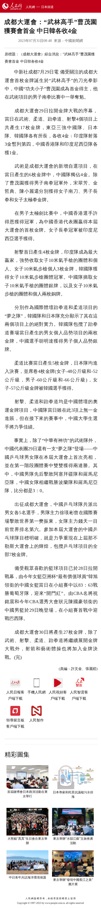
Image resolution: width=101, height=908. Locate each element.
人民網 (30, 7)
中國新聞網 (74, 41)
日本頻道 (47, 7)
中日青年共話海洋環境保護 (27, 877)
